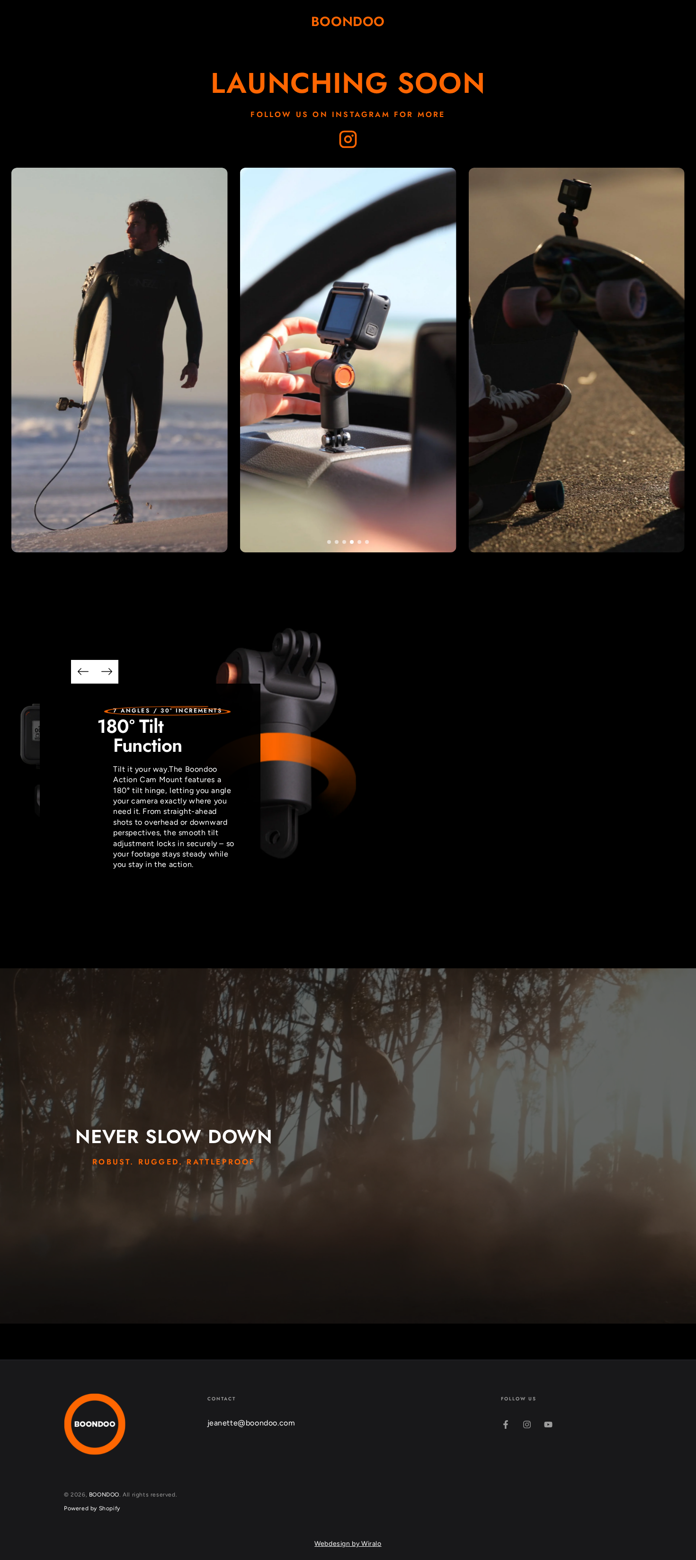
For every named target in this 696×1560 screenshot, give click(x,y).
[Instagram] (348, 140)
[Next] (106, 672)
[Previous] (83, 672)
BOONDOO (104, 1494)
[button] (329, 542)
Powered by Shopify (92, 1508)
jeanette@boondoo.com (251, 1422)
